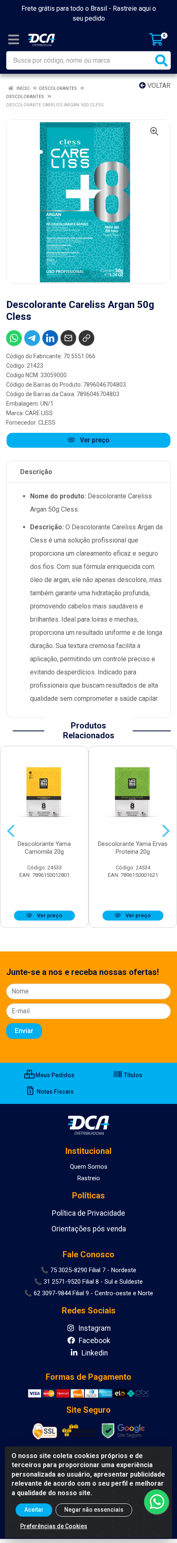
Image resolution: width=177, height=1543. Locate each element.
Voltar (158, 85)
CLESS (47, 422)
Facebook (93, 1340)
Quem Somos (88, 1166)
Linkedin (94, 1353)
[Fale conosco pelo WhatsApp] (156, 1501)
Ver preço (93, 440)
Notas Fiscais (54, 1091)
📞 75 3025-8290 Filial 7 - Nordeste (88, 1270)
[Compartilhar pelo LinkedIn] (50, 338)
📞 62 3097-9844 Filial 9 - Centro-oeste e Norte (88, 1293)
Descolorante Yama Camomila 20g (44, 847)
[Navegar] (11, 831)
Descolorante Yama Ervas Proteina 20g (133, 847)
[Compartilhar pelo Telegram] (32, 338)
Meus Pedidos (54, 1075)
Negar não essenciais (93, 1509)
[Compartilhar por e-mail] (68, 338)
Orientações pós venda (88, 1229)
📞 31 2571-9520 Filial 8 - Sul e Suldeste (88, 1281)
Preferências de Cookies (53, 1526)
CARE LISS (39, 413)
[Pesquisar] (161, 60)
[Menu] (13, 39)
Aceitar (34, 1509)
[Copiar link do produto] (86, 338)
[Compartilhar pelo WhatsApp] (14, 338)
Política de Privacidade (88, 1213)
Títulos (132, 1075)
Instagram (94, 1328)
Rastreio (88, 1178)
